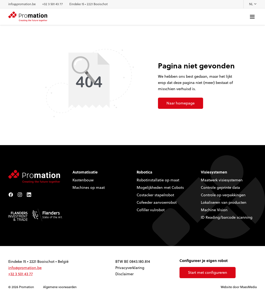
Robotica (144, 172)
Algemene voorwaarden (60, 287)
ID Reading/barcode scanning (226, 217)
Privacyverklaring (129, 267)
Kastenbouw (83, 180)
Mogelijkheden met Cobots (160, 187)
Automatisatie (85, 172)
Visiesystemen (214, 172)
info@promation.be (22, 4)
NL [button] (251, 4)
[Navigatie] (252, 16)
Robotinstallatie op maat (158, 180)
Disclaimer (124, 274)
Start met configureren (207, 272)
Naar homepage (180, 103)
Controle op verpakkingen (223, 195)
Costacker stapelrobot (155, 195)
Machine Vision (214, 209)
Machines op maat (88, 187)
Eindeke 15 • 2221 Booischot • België (38, 261)
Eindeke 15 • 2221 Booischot (88, 4)
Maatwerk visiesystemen (222, 180)
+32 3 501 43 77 (52, 4)
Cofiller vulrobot (151, 209)
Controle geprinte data (220, 187)
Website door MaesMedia (239, 287)
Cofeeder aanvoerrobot (157, 202)
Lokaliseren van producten (223, 202)
